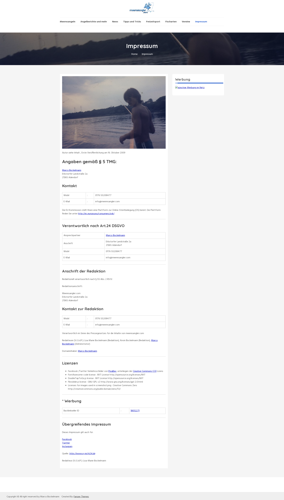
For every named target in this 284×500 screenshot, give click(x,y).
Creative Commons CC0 (144, 371)
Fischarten (171, 22)
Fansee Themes (81, 497)
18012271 (135, 411)
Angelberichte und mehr (93, 22)
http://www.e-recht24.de (82, 454)
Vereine (186, 22)
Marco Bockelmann (71, 170)
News (115, 22)
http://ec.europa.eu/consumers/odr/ (96, 214)
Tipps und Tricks (132, 22)
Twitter (66, 443)
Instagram (67, 447)
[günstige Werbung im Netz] (190, 88)
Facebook (67, 439)
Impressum (201, 22)
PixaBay (112, 371)
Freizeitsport (153, 22)
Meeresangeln (67, 22)
